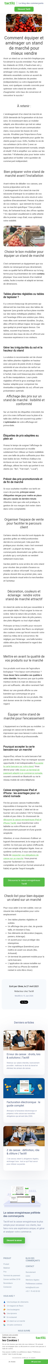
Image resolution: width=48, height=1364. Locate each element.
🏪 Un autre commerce (12, 1325)
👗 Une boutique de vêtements (15, 1302)
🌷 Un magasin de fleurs (13, 1306)
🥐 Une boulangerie (11, 1310)
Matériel (6, 1268)
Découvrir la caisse (14, 1240)
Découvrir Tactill (24, 9)
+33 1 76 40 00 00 (33, 1291)
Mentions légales (32, 1280)
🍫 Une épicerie (10, 1313)
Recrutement (31, 1272)
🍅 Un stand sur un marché (14, 1321)
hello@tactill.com (32, 1287)
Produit (6, 1264)
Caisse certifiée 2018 (11, 1279)
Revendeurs (8, 1283)
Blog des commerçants (33, 1259)
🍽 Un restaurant (10, 1317)
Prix (4, 1272)
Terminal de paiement (11, 1275)
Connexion (7, 1287)
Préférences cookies (34, 1284)
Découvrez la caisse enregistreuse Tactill (24, 882)
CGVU (28, 1276)
